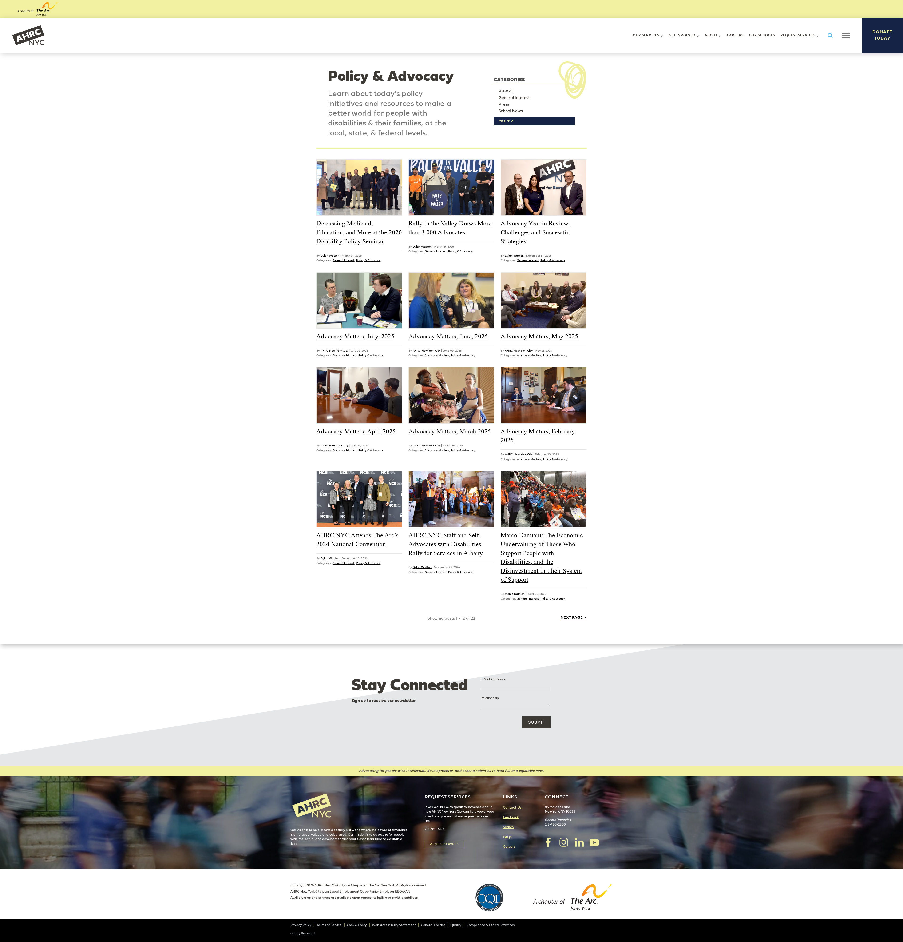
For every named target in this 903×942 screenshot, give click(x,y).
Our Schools (762, 35)
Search (508, 827)
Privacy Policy (300, 925)
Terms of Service (329, 925)
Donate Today (882, 35)
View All (506, 91)
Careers (735, 35)
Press (504, 104)
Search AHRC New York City (830, 35)
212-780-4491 (435, 829)
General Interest (514, 98)
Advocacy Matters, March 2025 (449, 431)
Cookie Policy (357, 925)
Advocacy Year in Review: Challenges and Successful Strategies (535, 232)
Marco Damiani (515, 594)
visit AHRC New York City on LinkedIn (579, 842)
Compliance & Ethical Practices (491, 925)
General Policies (433, 925)
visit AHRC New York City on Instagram (564, 842)
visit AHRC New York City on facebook (548, 842)
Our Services (646, 35)
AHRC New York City (28, 35)
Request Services (798, 35)
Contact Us (512, 807)
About (711, 35)
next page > (573, 617)
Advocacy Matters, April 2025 (356, 431)
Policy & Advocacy (368, 260)
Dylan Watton (330, 255)
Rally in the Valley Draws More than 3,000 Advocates (449, 228)
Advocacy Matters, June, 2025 (448, 336)
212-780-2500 (555, 824)
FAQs (507, 837)
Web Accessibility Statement (394, 925)
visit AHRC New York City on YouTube (594, 842)
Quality (455, 925)
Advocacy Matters (345, 355)
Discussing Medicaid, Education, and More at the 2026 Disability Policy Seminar (359, 232)
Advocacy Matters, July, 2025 (355, 336)
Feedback (511, 817)
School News (511, 111)
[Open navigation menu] (846, 35)
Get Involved (682, 35)
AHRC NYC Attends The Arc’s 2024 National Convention (357, 539)
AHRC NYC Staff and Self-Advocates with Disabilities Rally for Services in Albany (445, 544)
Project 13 (308, 933)
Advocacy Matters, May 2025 (539, 336)
